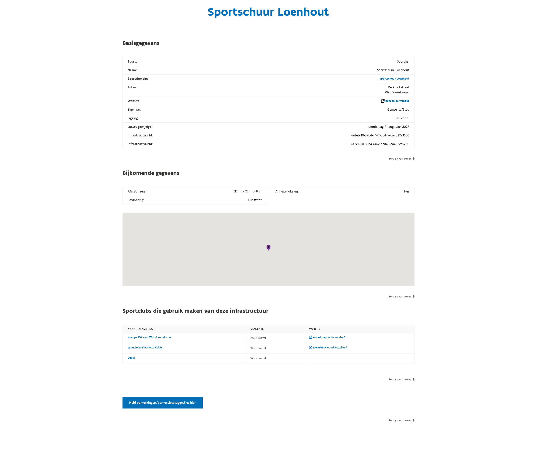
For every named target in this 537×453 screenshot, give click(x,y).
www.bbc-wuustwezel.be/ (329, 348)
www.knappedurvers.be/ (328, 337)
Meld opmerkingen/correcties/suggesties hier (162, 403)
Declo (131, 358)
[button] (268, 248)
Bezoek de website (397, 101)
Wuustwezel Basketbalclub (145, 348)
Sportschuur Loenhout (394, 79)
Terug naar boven (400, 159)
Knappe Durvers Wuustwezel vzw (149, 337)
